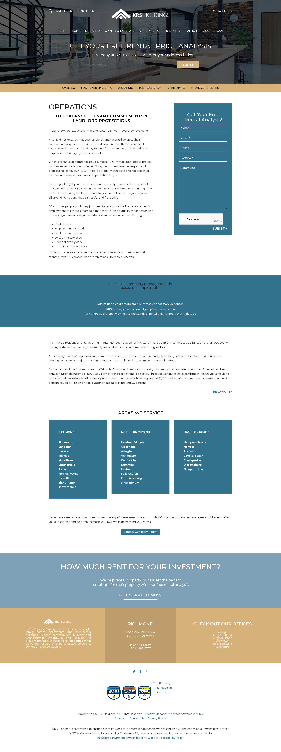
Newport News (194, 469)
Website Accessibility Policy (166, 737)
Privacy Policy (157, 718)
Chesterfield (66, 464)
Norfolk (189, 446)
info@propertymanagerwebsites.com (121, 737)
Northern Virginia (132, 442)
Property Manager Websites (161, 714)
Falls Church (129, 473)
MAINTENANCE (176, 87)
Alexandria (128, 446)
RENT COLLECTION (150, 87)
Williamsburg (193, 464)
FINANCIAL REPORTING (205, 87)
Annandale (128, 455)
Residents (173, 30)
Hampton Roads (195, 442)
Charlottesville (222, 644)
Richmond (65, 442)
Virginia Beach (193, 455)
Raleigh (191, 30)
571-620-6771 (128, 55)
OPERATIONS (125, 87)
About (219, 30)
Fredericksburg (131, 478)
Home (62, 30)
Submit (188, 64)
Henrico (63, 451)
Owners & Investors (119, 30)
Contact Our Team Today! (140, 531)
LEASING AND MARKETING (96, 87)
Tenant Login (84, 11)
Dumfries (127, 464)
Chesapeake (192, 460)
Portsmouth (192, 451)
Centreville (128, 460)
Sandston (65, 446)
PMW (201, 714)
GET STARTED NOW (140, 595)
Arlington (127, 451)
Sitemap (120, 718)
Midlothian (65, 460)
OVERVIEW (68, 87)
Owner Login (63, 11)
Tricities (63, 455)
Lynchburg (222, 646)
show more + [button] (67, 487)
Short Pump (66, 482)
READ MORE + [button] (222, 391)
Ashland (64, 469)
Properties (79, 30)
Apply (96, 30)
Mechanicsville (68, 473)
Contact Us (220, 11)
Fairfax (125, 469)
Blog (205, 30)
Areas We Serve (150, 30)
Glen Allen (65, 478)
